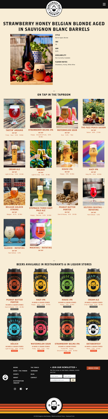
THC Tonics (35, 367)
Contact (34, 377)
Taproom (34, 371)
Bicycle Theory (61, 416)
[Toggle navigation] (104, 4)
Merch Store (93, 368)
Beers (15, 367)
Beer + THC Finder (20, 371)
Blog (32, 374)
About (15, 377)
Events (16, 374)
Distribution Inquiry (18, 382)
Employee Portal (70, 416)
